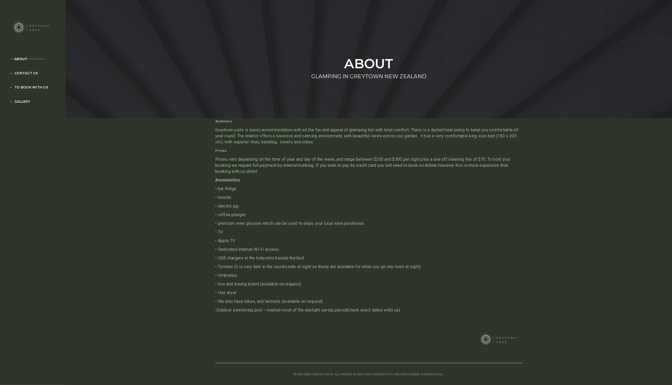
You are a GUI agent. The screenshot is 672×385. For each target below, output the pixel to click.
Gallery (22, 101)
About (20, 59)
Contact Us (26, 73)
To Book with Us (31, 87)
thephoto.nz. (432, 374)
